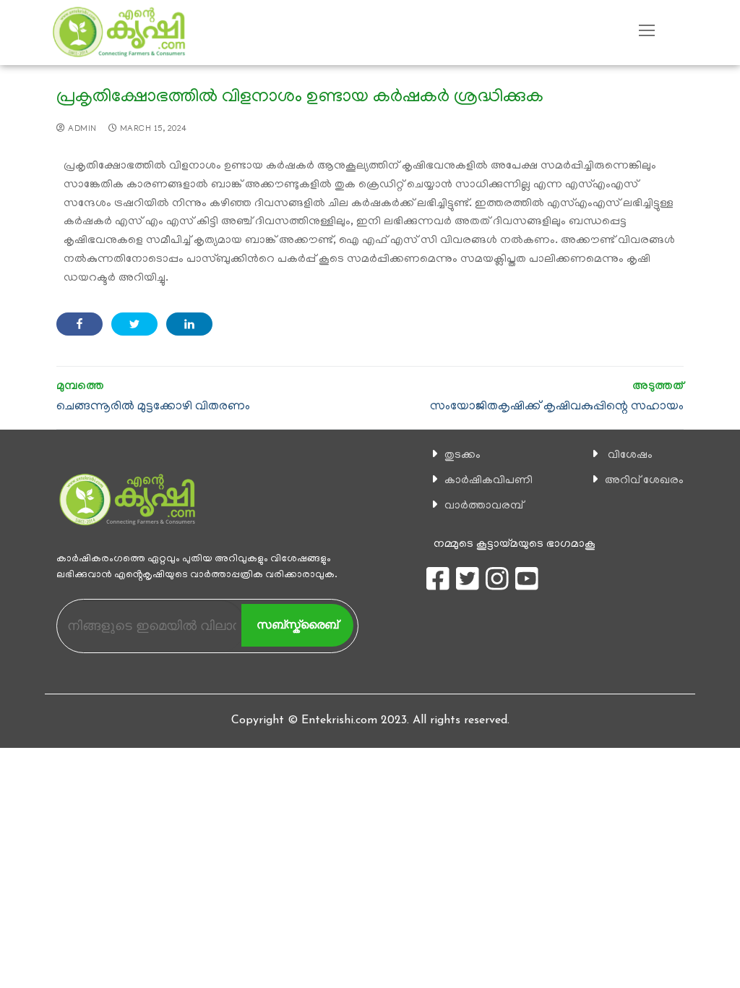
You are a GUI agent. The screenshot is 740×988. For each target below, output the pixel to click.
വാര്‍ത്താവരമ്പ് (483, 506)
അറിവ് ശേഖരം (644, 480)
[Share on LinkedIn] (189, 324)
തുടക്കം (462, 455)
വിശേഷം (630, 455)
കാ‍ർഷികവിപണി (488, 480)
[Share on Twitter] (134, 324)
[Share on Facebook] (79, 324)
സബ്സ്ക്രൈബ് (297, 624)
